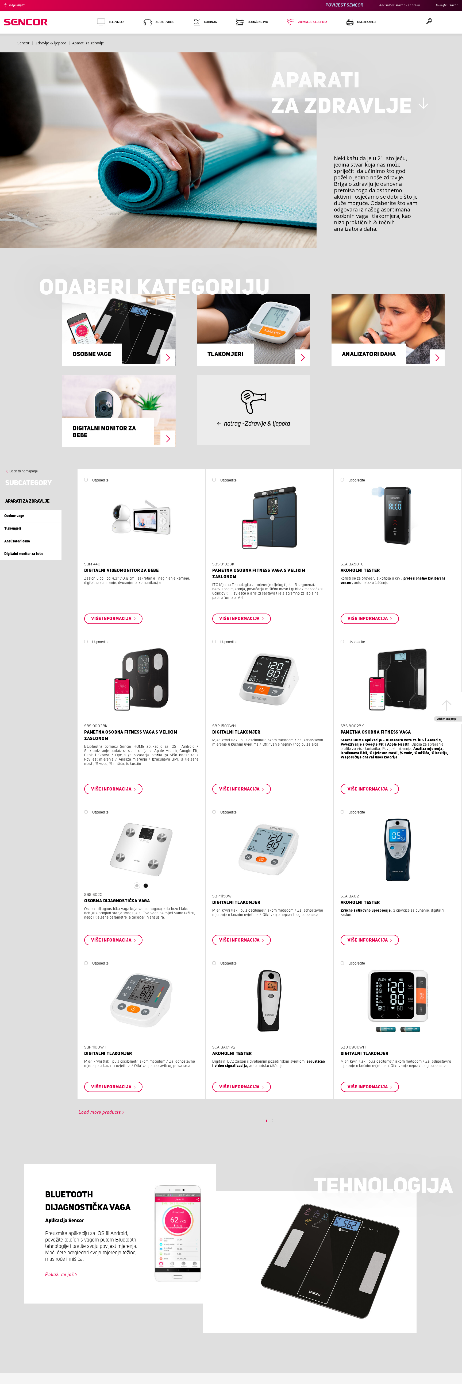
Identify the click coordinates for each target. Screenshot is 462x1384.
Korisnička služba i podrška (391, 5)
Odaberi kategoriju (444, 722)
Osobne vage (92, 374)
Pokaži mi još (62, 1316)
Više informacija (133, 644)
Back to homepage (23, 496)
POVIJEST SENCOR (332, 5)
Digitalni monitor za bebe (104, 454)
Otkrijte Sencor (445, 5)
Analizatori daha (369, 374)
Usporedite (119, 505)
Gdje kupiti (19, 5)
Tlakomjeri (225, 374)
